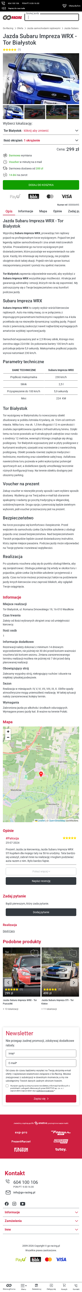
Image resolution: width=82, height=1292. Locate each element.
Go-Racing (8, 28)
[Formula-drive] (61, 1133)
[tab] (12, 112)
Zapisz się (39, 1098)
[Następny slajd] (74, 79)
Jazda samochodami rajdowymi (43, 28)
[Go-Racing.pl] (12, 17)
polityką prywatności (45, 1091)
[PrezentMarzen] (21, 1141)
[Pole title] (41, 78)
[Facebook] (7, 1204)
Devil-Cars (9, 931)
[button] (41, 774)
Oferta (20, 28)
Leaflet (41, 820)
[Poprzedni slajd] (8, 79)
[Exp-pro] (21, 1133)
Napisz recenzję (41, 881)
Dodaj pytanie (41, 912)
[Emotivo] (41, 1123)
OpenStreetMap (57, 820)
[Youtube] (22, 1204)
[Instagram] (14, 1204)
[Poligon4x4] (61, 1141)
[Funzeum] (21, 1150)
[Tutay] (61, 1149)
